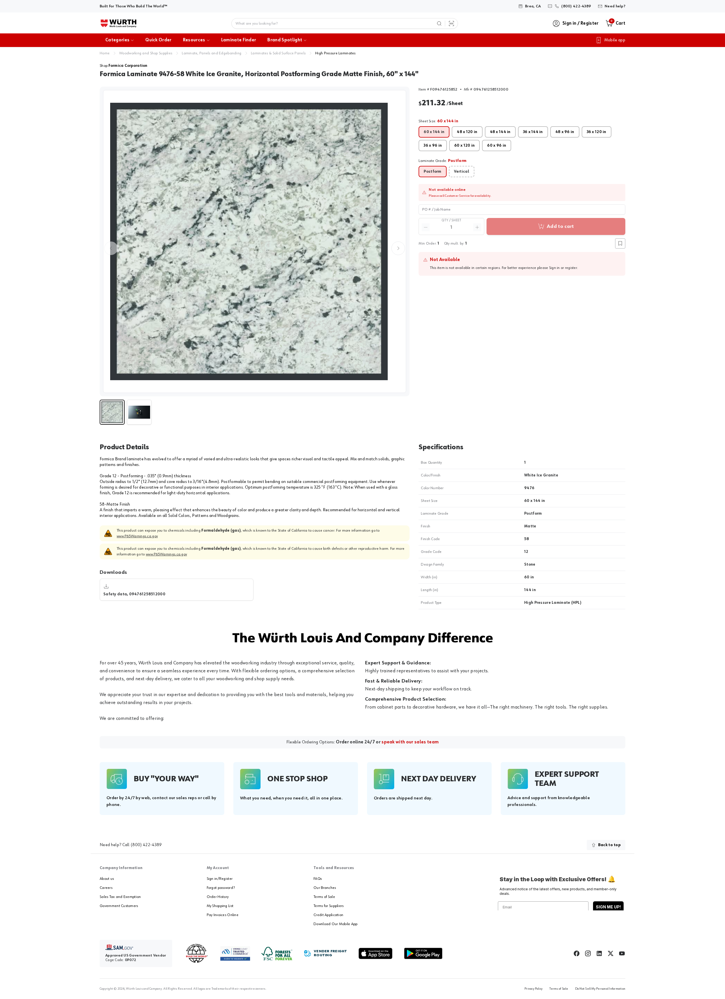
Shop (124, 66)
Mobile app (614, 40)
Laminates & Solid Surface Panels (278, 53)
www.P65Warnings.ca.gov (137, 536)
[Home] (118, 23)
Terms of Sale (324, 897)
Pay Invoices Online (222, 915)
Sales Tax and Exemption (120, 897)
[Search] (439, 23)
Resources (194, 40)
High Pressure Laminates (335, 53)
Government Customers (119, 906)
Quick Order (158, 40)
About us (107, 879)
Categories (117, 40)
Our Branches (325, 888)
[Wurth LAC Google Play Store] (423, 953)
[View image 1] (254, 241)
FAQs (318, 879)
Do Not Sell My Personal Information (600, 989)
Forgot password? (221, 888)
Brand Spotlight (284, 40)
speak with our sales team (410, 742)
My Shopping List (220, 906)
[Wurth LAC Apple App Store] (376, 953)
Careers (106, 888)
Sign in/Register (220, 879)
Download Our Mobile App (335, 924)
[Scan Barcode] (451, 23)
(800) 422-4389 (146, 845)
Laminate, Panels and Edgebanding (211, 53)
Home (105, 53)
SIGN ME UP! (608, 906)
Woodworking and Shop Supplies (145, 53)
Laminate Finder (238, 40)
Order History (218, 897)
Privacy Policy (533, 989)
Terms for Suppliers (329, 906)
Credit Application (328, 915)
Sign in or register (563, 268)
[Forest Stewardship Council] (276, 954)
